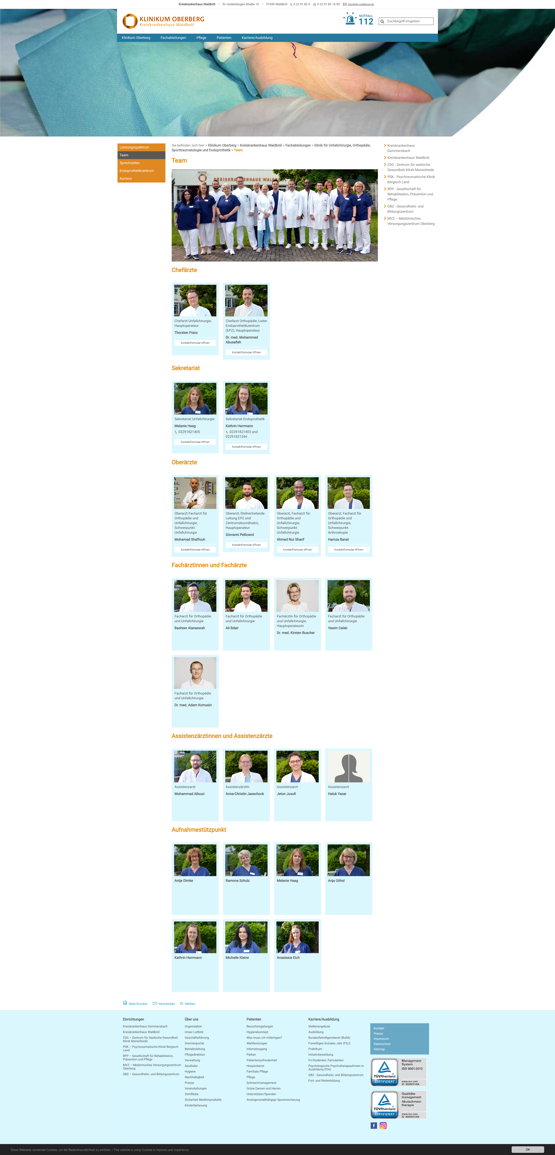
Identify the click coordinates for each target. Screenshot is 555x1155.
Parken (251, 1054)
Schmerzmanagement (261, 1083)
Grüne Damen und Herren (263, 1088)
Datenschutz (382, 1044)
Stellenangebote (319, 1026)
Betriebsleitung (195, 1049)
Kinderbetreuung (196, 1105)
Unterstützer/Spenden (261, 1094)
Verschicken (166, 1004)
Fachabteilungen (173, 38)
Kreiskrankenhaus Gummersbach (401, 148)
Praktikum (315, 1049)
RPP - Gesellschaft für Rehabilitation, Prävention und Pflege (410, 194)
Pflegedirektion (195, 1054)
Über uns (191, 1019)
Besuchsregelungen (259, 1026)
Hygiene (190, 1071)
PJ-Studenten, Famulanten (326, 1060)
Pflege (201, 38)
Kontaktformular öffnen (195, 342)
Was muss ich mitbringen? (264, 1038)
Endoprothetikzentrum (137, 171)
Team (124, 155)
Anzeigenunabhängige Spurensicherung (273, 1100)
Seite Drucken (137, 1004)
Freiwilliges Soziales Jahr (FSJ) (329, 1043)
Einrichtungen (133, 1019)
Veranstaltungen (196, 1088)
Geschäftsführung (197, 1038)
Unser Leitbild (194, 1032)
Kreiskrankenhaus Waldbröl (261, 145)
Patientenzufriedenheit (261, 1060)
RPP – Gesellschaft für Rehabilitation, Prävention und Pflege (148, 1057)
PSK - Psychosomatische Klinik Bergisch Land (411, 179)
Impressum (381, 1039)
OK (528, 1149)
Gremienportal (194, 1043)
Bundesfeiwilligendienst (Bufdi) (329, 1038)
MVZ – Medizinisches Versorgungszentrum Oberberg (411, 221)
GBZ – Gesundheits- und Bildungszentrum (151, 1074)
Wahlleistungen (256, 1043)
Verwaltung (192, 1060)
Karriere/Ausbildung (257, 38)
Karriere (126, 178)
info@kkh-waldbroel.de (361, 4)
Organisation (193, 1026)
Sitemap (379, 1049)
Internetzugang (256, 1049)
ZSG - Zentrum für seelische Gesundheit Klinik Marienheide (410, 167)
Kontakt (379, 1028)
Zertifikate (191, 1094)
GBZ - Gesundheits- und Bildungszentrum (405, 209)
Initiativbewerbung (321, 1054)
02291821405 (189, 432)
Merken (189, 1004)
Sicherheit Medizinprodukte (203, 1100)
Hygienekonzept (257, 1032)
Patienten (224, 38)
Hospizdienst (255, 1066)
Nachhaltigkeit (194, 1077)
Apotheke (191, 1066)
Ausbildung (316, 1032)
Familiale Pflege (257, 1071)
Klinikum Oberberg (136, 38)
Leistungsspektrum (134, 147)
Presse (189, 1083)
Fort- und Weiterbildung (324, 1081)
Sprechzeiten (130, 163)
